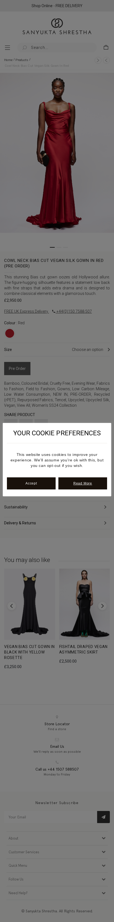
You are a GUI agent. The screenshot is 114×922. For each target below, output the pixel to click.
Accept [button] (31, 483)
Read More (82, 483)
